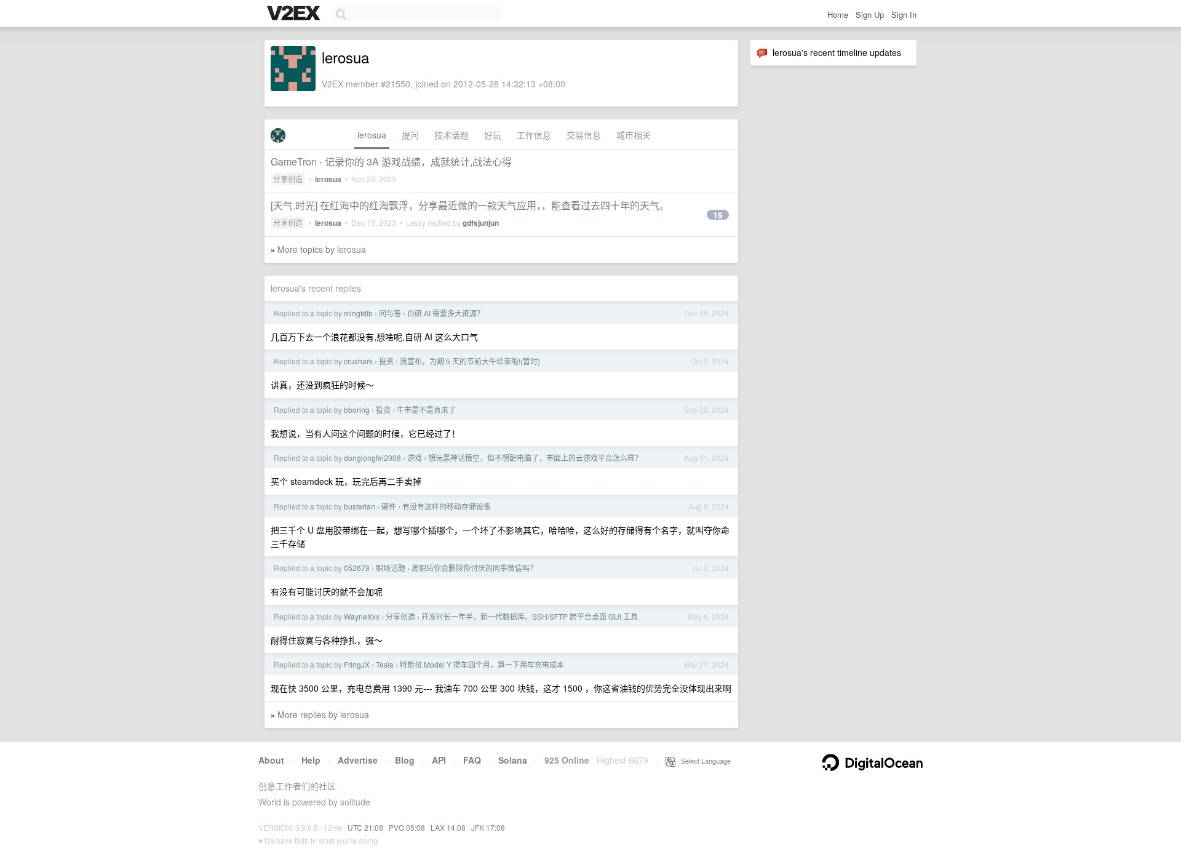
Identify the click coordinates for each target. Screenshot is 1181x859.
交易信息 (584, 135)
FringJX (357, 664)
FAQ (472, 760)
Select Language (703, 760)
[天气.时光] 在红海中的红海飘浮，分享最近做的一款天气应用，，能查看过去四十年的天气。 (470, 205)
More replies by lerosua (323, 714)
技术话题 (451, 135)
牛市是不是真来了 (426, 409)
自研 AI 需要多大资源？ (445, 313)
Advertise (358, 760)
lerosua (371, 135)
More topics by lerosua (321, 249)
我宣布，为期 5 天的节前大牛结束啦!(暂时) (470, 361)
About (271, 760)
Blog (405, 760)
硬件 (388, 506)
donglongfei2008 (372, 457)
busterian (359, 506)
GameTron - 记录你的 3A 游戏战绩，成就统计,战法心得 (391, 161)
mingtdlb (358, 313)
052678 (357, 567)
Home (837, 14)
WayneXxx (362, 616)
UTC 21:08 (365, 827)
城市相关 (633, 135)
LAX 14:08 (448, 827)
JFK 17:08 (488, 827)
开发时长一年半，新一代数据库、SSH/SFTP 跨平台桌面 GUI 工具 (529, 616)
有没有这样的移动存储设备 (446, 506)
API (439, 760)
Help (310, 760)
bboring (357, 409)
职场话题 (390, 567)
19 (718, 215)
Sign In (904, 14)
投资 (386, 361)
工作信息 (534, 135)
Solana (512, 760)
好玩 (492, 135)
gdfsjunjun (481, 222)
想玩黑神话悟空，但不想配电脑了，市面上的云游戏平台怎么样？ (535, 457)
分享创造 (288, 179)
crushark (358, 361)
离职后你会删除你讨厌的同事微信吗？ (474, 567)
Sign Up (870, 14)
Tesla (385, 664)
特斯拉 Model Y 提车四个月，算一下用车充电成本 (482, 664)
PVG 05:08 (407, 827)
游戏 (414, 457)
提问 (410, 135)
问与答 (390, 313)
